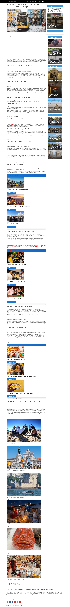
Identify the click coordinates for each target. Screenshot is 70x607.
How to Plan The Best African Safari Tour (54, 68)
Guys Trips (10, 48)
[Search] (48, 1)
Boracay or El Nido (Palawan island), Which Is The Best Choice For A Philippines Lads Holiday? (55, 99)
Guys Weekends (11, 46)
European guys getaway (27, 56)
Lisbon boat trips (13, 124)
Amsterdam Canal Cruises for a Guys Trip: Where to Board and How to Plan (54, 118)
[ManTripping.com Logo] (12, 1)
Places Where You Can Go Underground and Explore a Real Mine (55, 84)
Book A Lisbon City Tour (13, 175)
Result (44, 53)
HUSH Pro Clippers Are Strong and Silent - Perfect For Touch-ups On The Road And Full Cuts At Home (55, 57)
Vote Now (21, 53)
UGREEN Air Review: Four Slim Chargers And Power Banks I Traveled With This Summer (55, 40)
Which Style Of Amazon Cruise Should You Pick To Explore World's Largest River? (55, 14)
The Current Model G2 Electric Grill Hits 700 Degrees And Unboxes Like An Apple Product (55, 49)
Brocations (10, 51)
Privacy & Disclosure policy (17, 605)
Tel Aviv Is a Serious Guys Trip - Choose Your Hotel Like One (54, 151)
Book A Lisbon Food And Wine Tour (15, 345)
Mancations (10, 50)
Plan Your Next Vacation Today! (55, 31)
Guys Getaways (10, 49)
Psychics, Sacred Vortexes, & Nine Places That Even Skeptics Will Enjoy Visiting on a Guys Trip (55, 126)
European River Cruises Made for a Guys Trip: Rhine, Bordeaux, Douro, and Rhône (54, 143)
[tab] (26, 38)
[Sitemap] (11, 589)
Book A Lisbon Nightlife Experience (15, 250)
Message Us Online (14, 599)
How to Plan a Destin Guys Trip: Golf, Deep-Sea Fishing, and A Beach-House (55, 135)
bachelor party (13, 246)
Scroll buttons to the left (10, 41)
